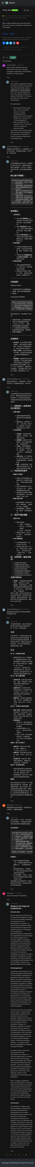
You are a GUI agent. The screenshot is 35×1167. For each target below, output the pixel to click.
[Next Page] (29, 1154)
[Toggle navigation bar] (2, 2)
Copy (27, 10)
